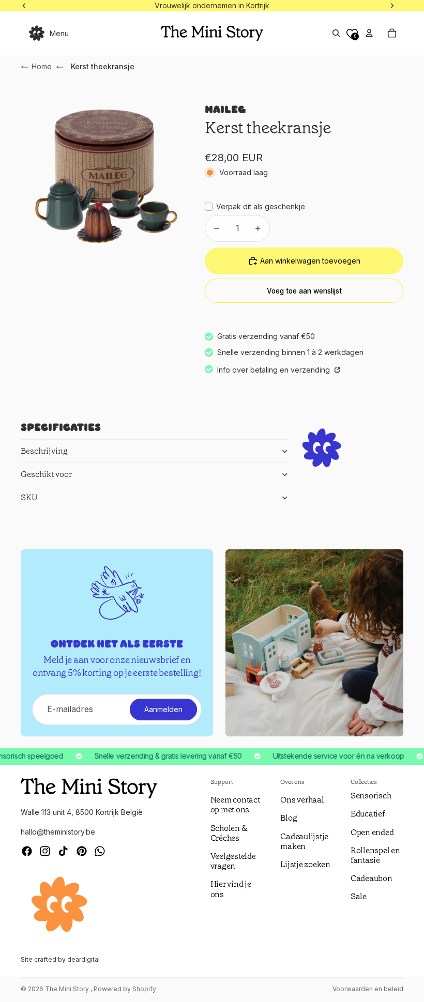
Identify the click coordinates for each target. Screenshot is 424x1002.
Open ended (372, 832)
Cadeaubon (371, 878)
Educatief (368, 813)
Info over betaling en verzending (274, 369)
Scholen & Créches (229, 833)
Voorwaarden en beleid (367, 989)
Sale (359, 896)
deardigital (83, 959)
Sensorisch (371, 795)
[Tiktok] (63, 851)
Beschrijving (44, 450)
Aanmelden (163, 709)
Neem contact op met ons (235, 804)
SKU (29, 497)
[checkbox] (255, 207)
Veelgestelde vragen (233, 861)
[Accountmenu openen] (369, 33)
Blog (288, 817)
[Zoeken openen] (336, 33)
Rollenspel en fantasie (375, 855)
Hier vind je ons (230, 888)
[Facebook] (27, 851)
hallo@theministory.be (58, 831)
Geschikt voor (46, 474)
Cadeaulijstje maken (304, 841)
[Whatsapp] (100, 851)
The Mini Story (67, 989)
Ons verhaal (302, 799)
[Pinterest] (81, 851)
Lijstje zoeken (305, 864)
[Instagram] (45, 851)
